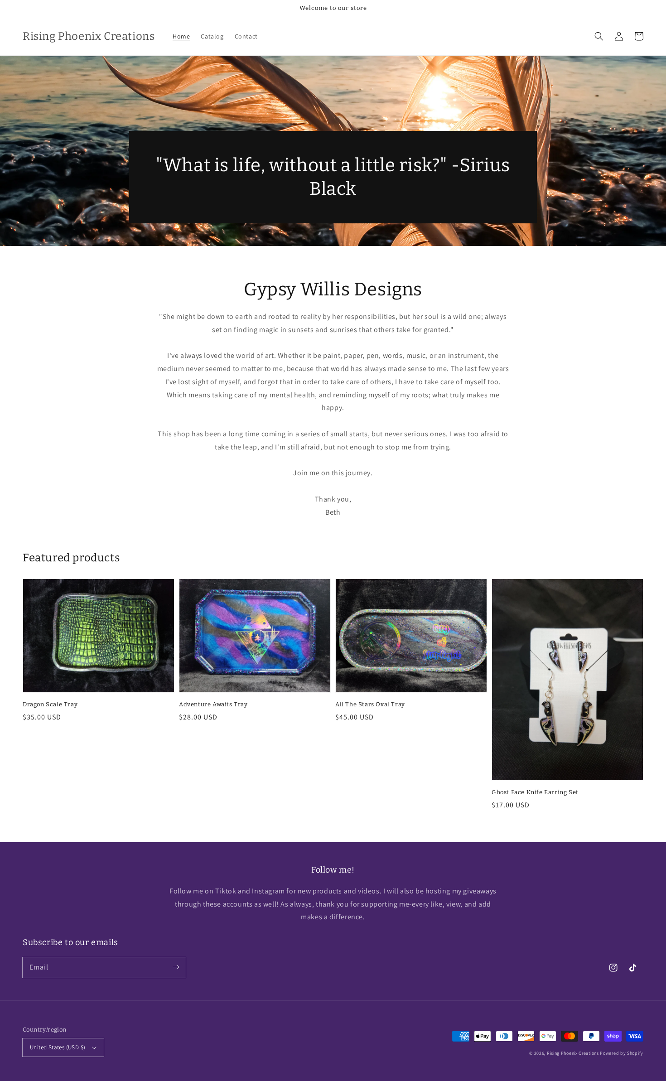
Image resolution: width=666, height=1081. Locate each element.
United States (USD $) (57, 1047)
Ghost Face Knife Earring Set (535, 792)
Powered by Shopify (621, 1053)
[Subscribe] (176, 967)
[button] (599, 36)
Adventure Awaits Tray (213, 704)
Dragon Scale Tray (50, 704)
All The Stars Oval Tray (370, 704)
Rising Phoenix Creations (573, 1053)
